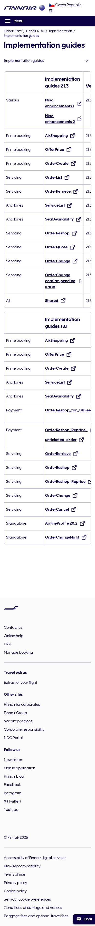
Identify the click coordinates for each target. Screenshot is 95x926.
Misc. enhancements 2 (60, 119)
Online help (13, 636)
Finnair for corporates (22, 704)
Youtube (11, 809)
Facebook (12, 785)
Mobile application (19, 768)
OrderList (53, 177)
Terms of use (14, 874)
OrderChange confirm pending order (60, 281)
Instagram (12, 793)
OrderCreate (56, 163)
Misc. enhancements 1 (59, 103)
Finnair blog (14, 776)
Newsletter (13, 760)
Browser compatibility (22, 866)
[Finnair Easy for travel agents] (20, 8)
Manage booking (18, 652)
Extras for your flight (20, 682)
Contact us (13, 627)
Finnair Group (15, 713)
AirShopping (56, 135)
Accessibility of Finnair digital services (35, 858)
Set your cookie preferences (27, 899)
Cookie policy (15, 891)
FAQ (7, 644)
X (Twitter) (12, 801)
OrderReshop (57, 233)
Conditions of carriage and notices (33, 907)
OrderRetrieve (58, 191)
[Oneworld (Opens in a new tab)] (42, 7)
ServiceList (55, 205)
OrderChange (57, 261)
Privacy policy (15, 883)
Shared (51, 300)
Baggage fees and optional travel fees (36, 916)
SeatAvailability (59, 219)
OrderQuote (56, 247)
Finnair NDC (35, 31)
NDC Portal (13, 738)
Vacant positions (18, 721)
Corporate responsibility (24, 729)
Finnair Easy (13, 31)
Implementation (60, 31)
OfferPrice (54, 149)
